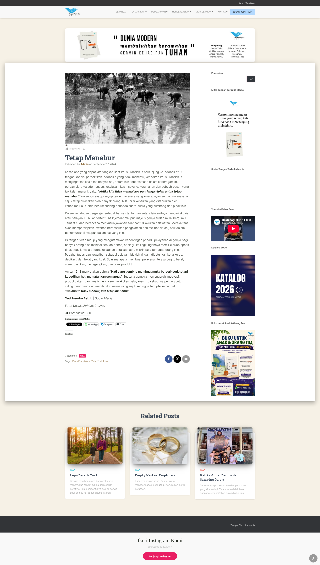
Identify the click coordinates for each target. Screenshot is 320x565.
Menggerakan (204, 12)
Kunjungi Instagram (160, 556)
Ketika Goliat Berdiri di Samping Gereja (218, 477)
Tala (82, 356)
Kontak (222, 12)
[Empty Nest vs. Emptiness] (160, 445)
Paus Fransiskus (81, 361)
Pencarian (217, 73)
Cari (251, 78)
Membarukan (158, 12)
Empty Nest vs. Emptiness (155, 475)
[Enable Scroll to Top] (313, 558)
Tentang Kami (137, 12)
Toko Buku (250, 3)
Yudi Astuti (103, 361)
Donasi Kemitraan (242, 12)
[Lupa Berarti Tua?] (95, 445)
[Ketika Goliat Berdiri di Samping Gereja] (225, 445)
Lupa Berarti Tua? (83, 475)
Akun (241, 3)
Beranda (121, 12)
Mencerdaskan (180, 12)
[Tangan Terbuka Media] (72, 12)
